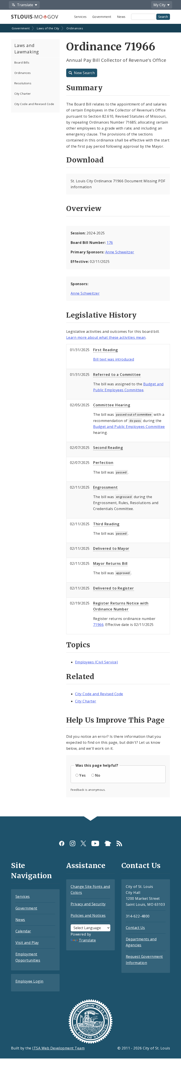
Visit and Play (27, 942)
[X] (83, 843)
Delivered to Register (113, 588)
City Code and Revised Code (34, 104)
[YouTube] (95, 843)
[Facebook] (61, 843)
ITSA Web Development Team (58, 1048)
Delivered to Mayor (111, 548)
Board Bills (21, 62)
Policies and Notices (88, 915)
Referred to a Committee (117, 374)
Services (80, 17)
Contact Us (135, 927)
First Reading (105, 349)
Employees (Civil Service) (96, 662)
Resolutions (22, 83)
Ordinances (74, 28)
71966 (98, 624)
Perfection (103, 462)
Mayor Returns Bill (110, 563)
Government (101, 17)
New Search (84, 72)
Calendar (23, 931)
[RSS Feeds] (119, 843)
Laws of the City (48, 28)
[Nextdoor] (107, 843)
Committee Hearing (111, 405)
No (97, 775)
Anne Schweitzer (119, 252)
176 (110, 242)
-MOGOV (34, 16)
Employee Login (29, 981)
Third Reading (106, 524)
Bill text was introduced (113, 359)
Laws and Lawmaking (26, 48)
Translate (87, 940)
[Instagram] (72, 843)
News (121, 17)
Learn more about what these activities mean (106, 337)
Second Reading (108, 447)
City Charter (22, 94)
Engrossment (105, 487)
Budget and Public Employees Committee (129, 426)
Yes (82, 775)
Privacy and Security (88, 904)
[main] (90, 420)
